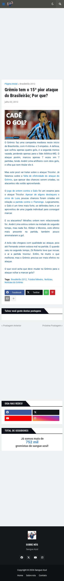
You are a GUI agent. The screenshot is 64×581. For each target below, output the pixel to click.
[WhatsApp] (46, 292)
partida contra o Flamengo (30, 202)
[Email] (7, 298)
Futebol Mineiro (35, 279)
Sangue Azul (41, 570)
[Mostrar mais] (13, 298)
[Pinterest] (52, 292)
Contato (43, 575)
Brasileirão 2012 (27, 84)
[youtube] (18, 418)
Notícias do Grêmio (14, 282)
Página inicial (11, 84)
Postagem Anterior (12, 325)
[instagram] (45, 418)
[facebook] (18, 412)
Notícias (48, 279)
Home (20, 575)
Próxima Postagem (51, 325)
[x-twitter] (45, 412)
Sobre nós (31, 575)
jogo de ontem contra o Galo (23, 190)
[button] (3, 4)
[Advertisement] (32, 44)
